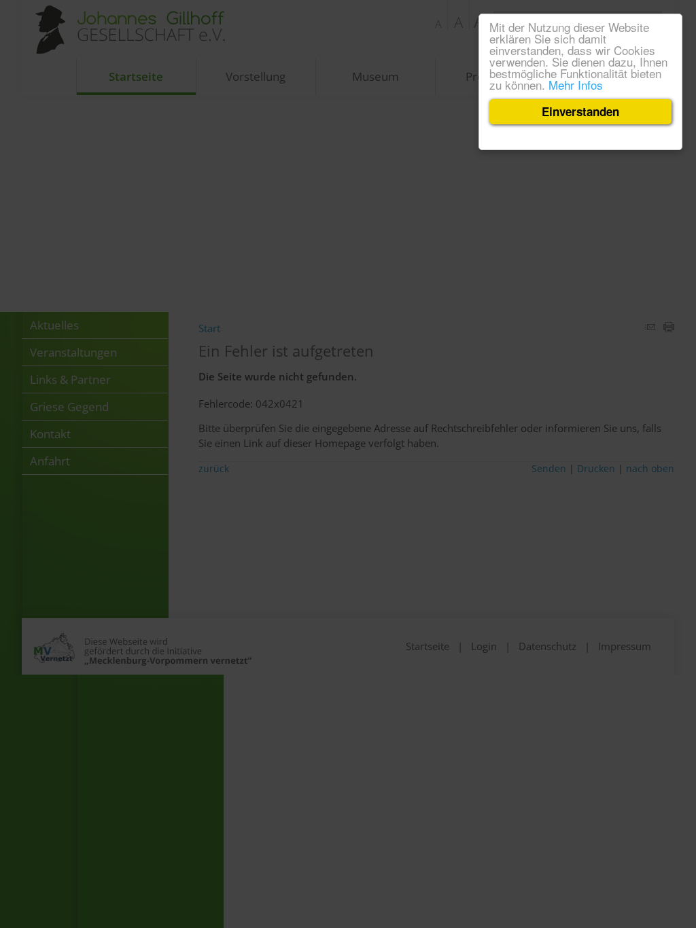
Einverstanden (580, 111)
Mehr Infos (576, 84)
